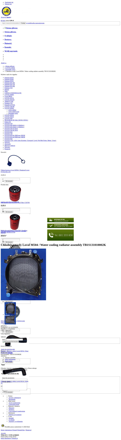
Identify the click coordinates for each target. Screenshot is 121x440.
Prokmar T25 (8, 88)
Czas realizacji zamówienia (16, 411)
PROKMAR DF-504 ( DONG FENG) (16, 120)
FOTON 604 (8, 132)
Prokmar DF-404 (10, 86)
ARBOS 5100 (9, 101)
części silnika (12, 110)
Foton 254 (8, 122)
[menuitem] (10, 32)
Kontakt (11, 418)
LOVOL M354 (9, 115)
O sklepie (11, 420)
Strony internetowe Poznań (9, 430)
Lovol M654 (8, 96)
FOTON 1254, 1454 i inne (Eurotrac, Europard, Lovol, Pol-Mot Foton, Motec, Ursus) (30, 140)
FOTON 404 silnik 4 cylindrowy (14, 125)
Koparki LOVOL (10, 105)
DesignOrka (21, 430)
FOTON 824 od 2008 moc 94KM (15, 137)
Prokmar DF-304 (10, 83)
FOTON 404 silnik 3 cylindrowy (14, 127)
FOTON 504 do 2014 (11, 130)
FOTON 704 (8, 134)
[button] (10, 357)
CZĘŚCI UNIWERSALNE (13, 93)
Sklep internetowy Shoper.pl (9, 438)
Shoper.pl (28, 430)
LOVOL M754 (9, 98)
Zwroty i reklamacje (14, 397)
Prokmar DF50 (9, 81)
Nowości (7, 147)
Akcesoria (8, 144)
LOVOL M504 (9, 108)
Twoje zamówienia (14, 403)
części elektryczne (13, 111)
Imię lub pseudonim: (8, 378)
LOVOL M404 (9, 94)
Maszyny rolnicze (10, 145)
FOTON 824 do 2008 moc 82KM (15, 135)
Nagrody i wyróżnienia (15, 421)
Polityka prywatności (14, 414)
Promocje (7, 149)
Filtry (6, 91)
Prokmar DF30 (9, 77)
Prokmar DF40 (9, 79)
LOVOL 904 (8, 118)
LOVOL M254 (9, 117)
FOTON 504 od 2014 (11, 128)
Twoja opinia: (6, 381)
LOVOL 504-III (9, 106)
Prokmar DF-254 (10, 84)
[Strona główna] (18, 15)
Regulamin (11, 399)
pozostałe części (13, 113)
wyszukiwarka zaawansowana (35, 23)
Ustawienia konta (13, 404)
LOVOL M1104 (9, 100)
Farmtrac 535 (8, 103)
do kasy (3, 20)
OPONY (7, 142)
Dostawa (11, 409)
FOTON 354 (8, 123)
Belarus (7, 89)
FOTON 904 (8, 139)
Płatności (11, 408)
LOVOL (10, 352)
